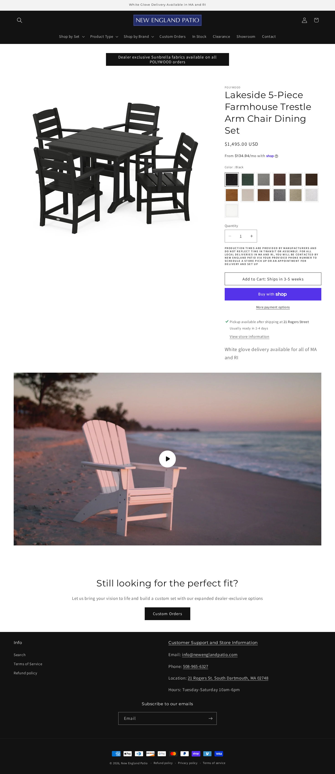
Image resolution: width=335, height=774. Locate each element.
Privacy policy (188, 763)
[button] (20, 20)
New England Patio (134, 763)
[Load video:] (167, 459)
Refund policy (25, 672)
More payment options (273, 307)
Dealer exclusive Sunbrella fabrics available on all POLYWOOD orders (167, 59)
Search (20, 654)
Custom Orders (167, 613)
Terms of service (214, 763)
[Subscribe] (210, 718)
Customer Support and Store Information (213, 642)
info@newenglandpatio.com (209, 654)
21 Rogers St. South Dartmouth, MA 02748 (228, 678)
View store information (249, 336)
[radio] (232, 180)
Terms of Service (28, 663)
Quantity (231, 225)
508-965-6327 (195, 666)
